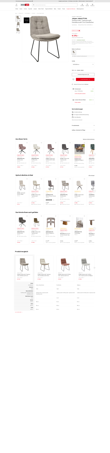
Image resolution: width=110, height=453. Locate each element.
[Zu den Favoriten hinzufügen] (73, 79)
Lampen (35, 8)
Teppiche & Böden (49, 8)
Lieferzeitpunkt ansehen (80, 93)
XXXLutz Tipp (75, 30)
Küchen (25, 8)
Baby (55, 8)
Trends (63, 8)
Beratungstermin (80, 8)
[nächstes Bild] (94, 154)
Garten (21, 8)
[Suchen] (33, 4)
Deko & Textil (41, 8)
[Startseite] (16, 13)
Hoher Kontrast (89, 1)
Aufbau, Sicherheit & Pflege (78, 130)
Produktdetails (75, 125)
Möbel (17, 8)
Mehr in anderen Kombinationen (80, 56)
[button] (18, 18)
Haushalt (30, 8)
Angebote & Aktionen (71, 8)
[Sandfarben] (74, 53)
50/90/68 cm (76, 64)
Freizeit (59, 8)
